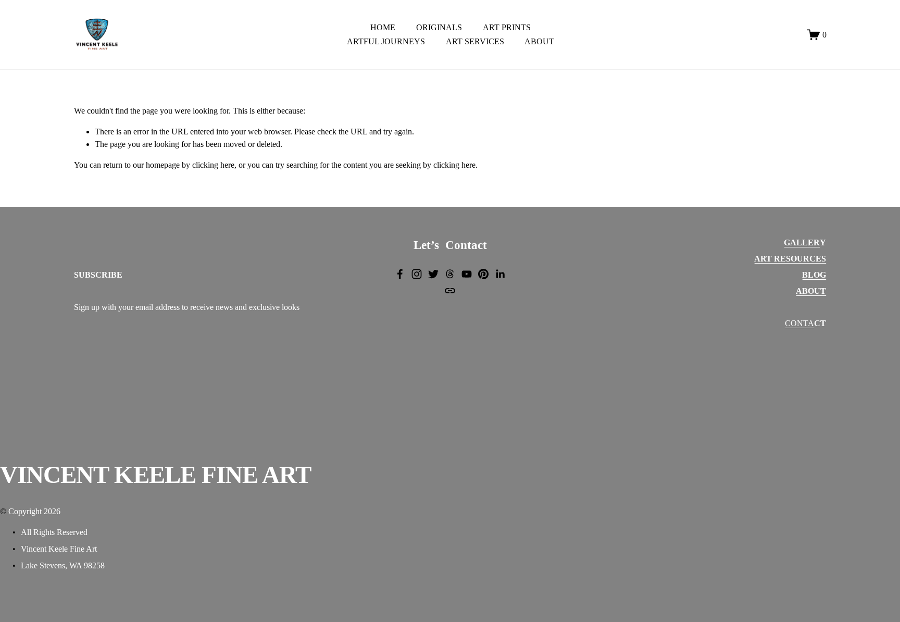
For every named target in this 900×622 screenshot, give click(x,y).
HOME (382, 27)
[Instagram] (416, 274)
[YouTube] (466, 274)
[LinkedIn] (500, 274)
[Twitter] (433, 274)
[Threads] (450, 274)
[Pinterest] (483, 274)
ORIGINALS (439, 27)
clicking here (213, 164)
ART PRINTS (507, 27)
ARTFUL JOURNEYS (386, 41)
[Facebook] (400, 274)
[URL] (450, 290)
